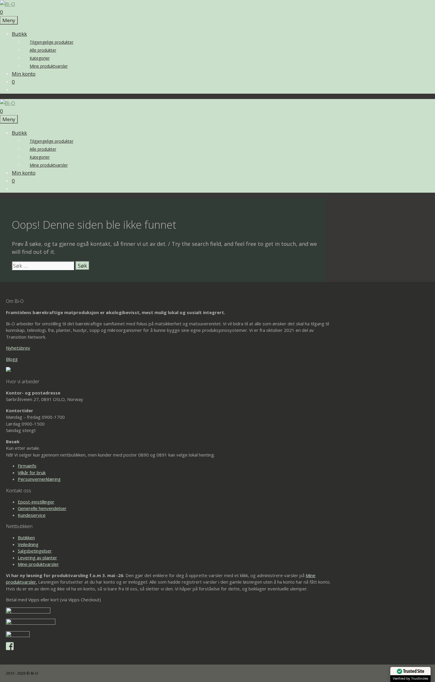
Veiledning (28, 544)
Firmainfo (27, 466)
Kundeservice (32, 515)
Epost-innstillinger (36, 502)
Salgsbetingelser (35, 551)
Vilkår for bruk (32, 472)
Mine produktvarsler (49, 66)
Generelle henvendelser (42, 508)
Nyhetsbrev (18, 348)
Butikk (19, 33)
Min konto (24, 73)
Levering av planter (37, 558)
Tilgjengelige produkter (51, 42)
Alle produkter (43, 50)
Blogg (12, 359)
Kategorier (40, 58)
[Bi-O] (7, 4)
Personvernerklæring (39, 479)
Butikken (26, 537)
